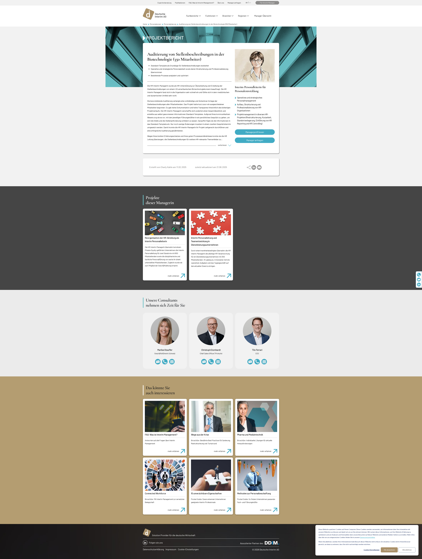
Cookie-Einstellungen (371, 550)
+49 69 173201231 (257, 361)
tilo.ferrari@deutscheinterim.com (250, 361)
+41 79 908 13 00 (165, 361)
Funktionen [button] (210, 16)
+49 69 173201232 (211, 361)
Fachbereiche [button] (192, 16)
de (247, 2)
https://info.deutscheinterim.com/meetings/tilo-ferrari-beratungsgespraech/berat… (264, 361)
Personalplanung (170, 24)
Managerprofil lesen (255, 132)
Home (145, 24)
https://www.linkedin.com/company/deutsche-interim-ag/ (419, 284)
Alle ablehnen (407, 550)
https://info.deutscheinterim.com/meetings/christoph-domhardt (218, 361)
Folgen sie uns (156, 542)
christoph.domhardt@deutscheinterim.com (204, 361)
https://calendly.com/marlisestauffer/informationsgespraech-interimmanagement (172, 361)
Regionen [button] (242, 16)
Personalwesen (155, 24)
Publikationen (180, 3)
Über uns (220, 3)
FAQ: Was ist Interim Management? (201, 3)
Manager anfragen (234, 3)
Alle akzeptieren (389, 550)
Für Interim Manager (267, 3)
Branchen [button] (226, 16)
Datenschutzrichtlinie (367, 537)
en (250, 2)
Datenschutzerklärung (153, 549)
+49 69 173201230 (419, 274)
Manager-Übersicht (262, 16)
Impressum (171, 549)
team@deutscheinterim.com (419, 279)
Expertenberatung (164, 3)
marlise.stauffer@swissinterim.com (158, 361)
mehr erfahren (173, 276)
